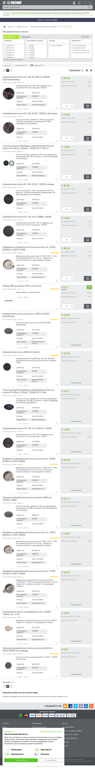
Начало (5, 723)
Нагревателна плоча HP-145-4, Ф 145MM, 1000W (26, 216)
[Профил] (74, 2)
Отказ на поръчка (39, 727)
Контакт (65, 746)
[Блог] (65, 706)
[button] (10, 731)
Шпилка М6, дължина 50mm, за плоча (21, 286)
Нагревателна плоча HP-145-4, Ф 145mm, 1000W (27, 428)
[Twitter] (76, 706)
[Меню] (4, 2)
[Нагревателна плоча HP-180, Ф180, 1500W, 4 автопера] (8, 128)
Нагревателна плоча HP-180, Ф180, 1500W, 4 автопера (29, 113)
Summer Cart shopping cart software (47, 766)
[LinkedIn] (86, 706)
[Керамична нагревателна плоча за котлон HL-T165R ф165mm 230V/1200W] (8, 588)
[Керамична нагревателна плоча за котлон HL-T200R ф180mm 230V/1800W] (8, 476)
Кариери (65, 742)
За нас (64, 723)
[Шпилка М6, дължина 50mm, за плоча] (8, 300)
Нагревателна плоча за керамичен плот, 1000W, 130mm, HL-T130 (26, 613)
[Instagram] (81, 706)
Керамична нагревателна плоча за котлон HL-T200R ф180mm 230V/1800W (28, 460)
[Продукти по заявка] (79, 2)
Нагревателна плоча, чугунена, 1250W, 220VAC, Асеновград (26, 315)
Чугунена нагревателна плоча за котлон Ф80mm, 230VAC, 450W (27, 498)
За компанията (68, 727)
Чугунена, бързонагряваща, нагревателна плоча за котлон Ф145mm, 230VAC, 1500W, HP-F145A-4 (28, 147)
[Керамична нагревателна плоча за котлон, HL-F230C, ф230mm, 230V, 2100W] (8, 264)
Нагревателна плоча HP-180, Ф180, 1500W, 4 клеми (28, 184)
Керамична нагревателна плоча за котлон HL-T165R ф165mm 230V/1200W (28, 572)
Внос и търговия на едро (72, 731)
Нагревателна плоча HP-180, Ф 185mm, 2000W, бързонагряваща (26, 78)
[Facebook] (70, 706)
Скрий (86, 37)
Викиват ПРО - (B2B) (70, 735)
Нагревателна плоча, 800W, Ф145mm (21, 352)
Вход (4, 727)
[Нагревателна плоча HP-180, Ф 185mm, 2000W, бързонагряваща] (8, 94)
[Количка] (91, 3)
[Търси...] (89, 7)
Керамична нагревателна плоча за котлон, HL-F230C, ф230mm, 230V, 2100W (29, 248)
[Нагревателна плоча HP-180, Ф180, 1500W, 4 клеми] (8, 199)
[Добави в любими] (57, 108)
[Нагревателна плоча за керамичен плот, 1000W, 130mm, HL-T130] (8, 628)
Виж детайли (76, 345)
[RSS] (91, 706)
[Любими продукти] (84, 2)
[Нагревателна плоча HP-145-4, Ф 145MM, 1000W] (8, 231)
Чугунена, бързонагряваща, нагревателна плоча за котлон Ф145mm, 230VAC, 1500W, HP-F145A (28, 391)
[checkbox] (6, 750)
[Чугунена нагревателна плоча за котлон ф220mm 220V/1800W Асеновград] (8, 665)
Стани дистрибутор (70, 738)
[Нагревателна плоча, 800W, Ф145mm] (8, 367)
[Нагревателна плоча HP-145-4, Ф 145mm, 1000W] (8, 442)
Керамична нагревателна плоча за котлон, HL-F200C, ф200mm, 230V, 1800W (29, 533)
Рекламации (37, 723)
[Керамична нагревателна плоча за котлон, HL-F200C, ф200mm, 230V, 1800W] (8, 549)
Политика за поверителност (51, 732)
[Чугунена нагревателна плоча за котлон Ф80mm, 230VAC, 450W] (8, 514)
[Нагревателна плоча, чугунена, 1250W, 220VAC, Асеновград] (8, 331)
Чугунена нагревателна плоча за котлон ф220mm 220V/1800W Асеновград (27, 649)
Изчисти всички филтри (13, 60)
